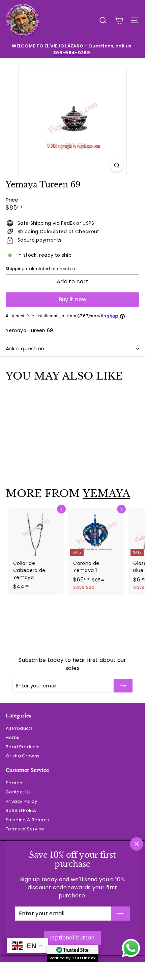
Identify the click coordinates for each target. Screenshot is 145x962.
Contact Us (18, 792)
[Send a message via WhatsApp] (131, 948)
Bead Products (23, 747)
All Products (19, 728)
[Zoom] (117, 165)
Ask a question (25, 348)
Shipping (15, 269)
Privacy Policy (21, 801)
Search (14, 783)
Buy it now (73, 299)
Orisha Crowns (23, 756)
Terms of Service (25, 829)
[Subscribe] (120, 913)
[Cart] (119, 20)
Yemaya (106, 493)
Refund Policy (21, 810)
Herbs (13, 737)
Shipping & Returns (27, 820)
